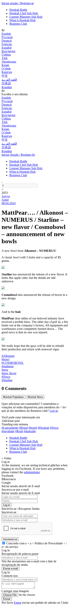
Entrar (17, 602)
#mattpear (8, 366)
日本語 (6, 83)
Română (7, 87)
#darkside (30, 431)
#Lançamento (10, 427)
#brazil (33, 427)
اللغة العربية (9, 79)
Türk (5, 58)
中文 (5, 75)
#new (5, 369)
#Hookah (43, 427)
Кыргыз (7, 72)
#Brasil (23, 427)
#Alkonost (8, 355)
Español (6, 47)
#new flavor (9, 373)
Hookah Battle (18, 9)
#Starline (7, 380)
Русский (7, 37)
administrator (32, 472)
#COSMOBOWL (13, 362)
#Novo (54, 427)
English (6, 33)
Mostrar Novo (35, 397)
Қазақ (5, 65)
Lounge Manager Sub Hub (25, 16)
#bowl (5, 359)
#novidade (8, 431)
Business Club (18, 23)
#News (6, 376)
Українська (9, 61)
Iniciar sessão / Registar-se (18, 3)
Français (7, 44)
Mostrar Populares (13, 397)
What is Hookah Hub (22, 20)
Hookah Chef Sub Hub (23, 13)
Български (8, 51)
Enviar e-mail (10, 568)
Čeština (6, 54)
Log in (54, 410)
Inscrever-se (10, 539)
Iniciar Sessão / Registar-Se (18, 154)
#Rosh (19, 431)
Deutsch (7, 40)
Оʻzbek (6, 68)
